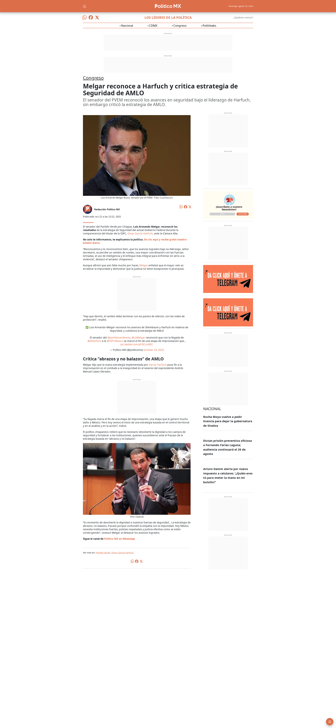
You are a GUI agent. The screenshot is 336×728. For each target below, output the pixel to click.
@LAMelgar (138, 337)
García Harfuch (158, 364)
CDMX (153, 25)
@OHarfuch (94, 341)
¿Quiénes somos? (243, 17)
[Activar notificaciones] (329, 721)
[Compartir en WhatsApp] (181, 206)
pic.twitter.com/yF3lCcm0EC (136, 344)
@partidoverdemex (118, 337)
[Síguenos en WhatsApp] (84, 17)
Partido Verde (103, 552)
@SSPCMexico (115, 341)
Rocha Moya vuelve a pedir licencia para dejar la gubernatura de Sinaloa (227, 421)
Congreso (180, 25)
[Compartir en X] (190, 206)
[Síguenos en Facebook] (91, 17)
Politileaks (209, 25)
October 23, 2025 (154, 350)
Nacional (127, 25)
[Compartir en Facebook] (185, 206)
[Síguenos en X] (97, 17)
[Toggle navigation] (84, 6)
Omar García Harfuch (140, 233)
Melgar (143, 265)
